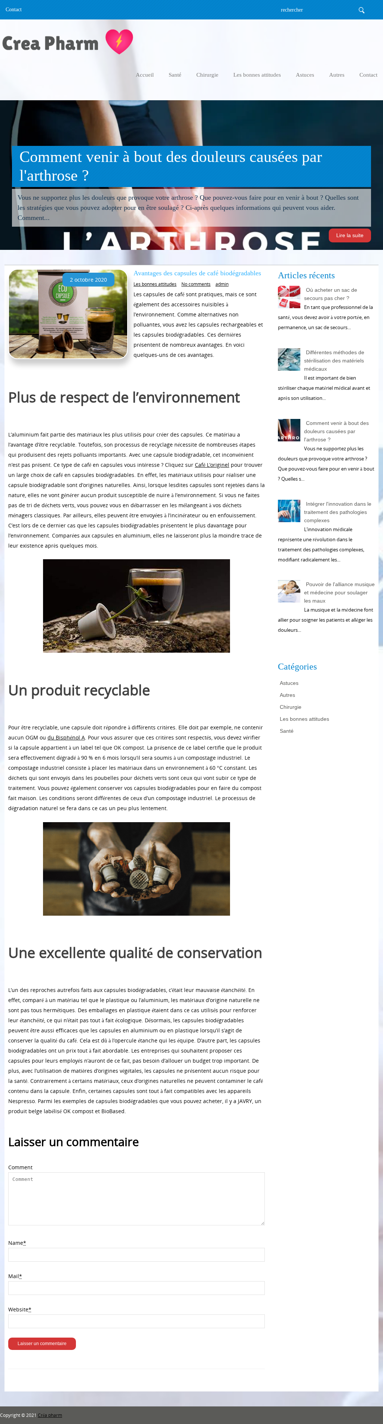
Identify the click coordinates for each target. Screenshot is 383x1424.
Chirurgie (207, 75)
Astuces (305, 75)
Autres (336, 75)
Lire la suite (350, 235)
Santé (175, 75)
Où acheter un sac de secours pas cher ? (330, 294)
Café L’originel (212, 464)
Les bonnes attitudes (257, 75)
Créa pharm (50, 1415)
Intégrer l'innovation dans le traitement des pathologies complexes (337, 512)
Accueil (145, 75)
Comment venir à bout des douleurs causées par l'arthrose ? (336, 431)
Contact (14, 9)
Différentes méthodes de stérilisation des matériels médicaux (334, 360)
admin (222, 284)
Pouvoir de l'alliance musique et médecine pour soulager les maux (339, 592)
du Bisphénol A (66, 737)
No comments (196, 284)
